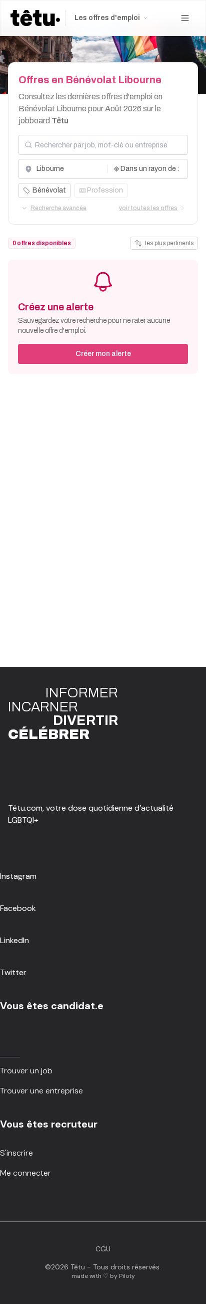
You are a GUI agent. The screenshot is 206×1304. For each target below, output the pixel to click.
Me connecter (25, 1173)
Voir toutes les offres (148, 208)
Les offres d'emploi (107, 18)
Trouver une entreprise (41, 1090)
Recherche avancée (58, 208)
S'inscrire (16, 1153)
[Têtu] (35, 18)
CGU (103, 1248)
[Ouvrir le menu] (185, 18)
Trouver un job (26, 1070)
